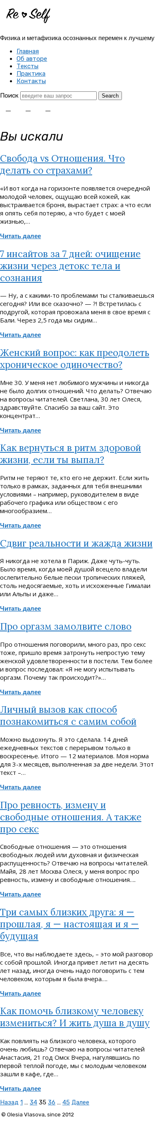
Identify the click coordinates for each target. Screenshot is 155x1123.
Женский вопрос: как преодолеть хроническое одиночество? (74, 358)
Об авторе (32, 58)
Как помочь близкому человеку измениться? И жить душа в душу (75, 1017)
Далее (80, 1102)
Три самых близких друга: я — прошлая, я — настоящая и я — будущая (69, 924)
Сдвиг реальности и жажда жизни (76, 543)
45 (66, 1102)
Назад (9, 1102)
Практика (31, 73)
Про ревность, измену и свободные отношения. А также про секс (70, 817)
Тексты (27, 66)
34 (33, 1102)
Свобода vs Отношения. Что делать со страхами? (62, 164)
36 (51, 1102)
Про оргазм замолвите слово (65, 626)
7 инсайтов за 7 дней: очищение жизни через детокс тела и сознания (70, 266)
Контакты (31, 81)
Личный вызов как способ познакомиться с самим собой (68, 715)
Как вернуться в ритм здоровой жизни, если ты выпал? (70, 454)
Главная (28, 51)
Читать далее (20, 235)
